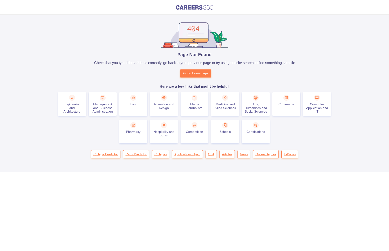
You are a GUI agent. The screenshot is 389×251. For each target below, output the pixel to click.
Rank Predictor (136, 154)
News (244, 154)
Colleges (160, 154)
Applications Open (187, 154)
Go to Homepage (195, 73)
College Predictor (105, 154)
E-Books (290, 154)
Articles (227, 154)
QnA (211, 154)
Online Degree (266, 154)
